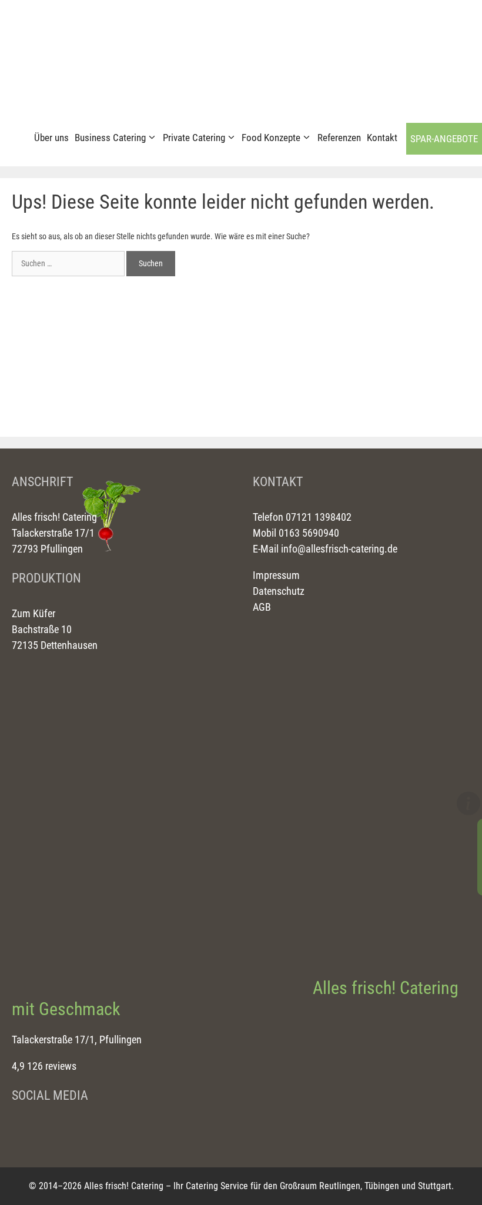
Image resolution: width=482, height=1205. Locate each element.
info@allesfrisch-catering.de (339, 549)
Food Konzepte (271, 137)
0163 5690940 (307, 533)
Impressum (276, 575)
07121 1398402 (317, 517)
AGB (262, 607)
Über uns (51, 137)
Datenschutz (278, 591)
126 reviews (51, 1066)
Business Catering (110, 137)
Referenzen (339, 137)
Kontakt (382, 137)
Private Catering (194, 137)
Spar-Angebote (444, 139)
